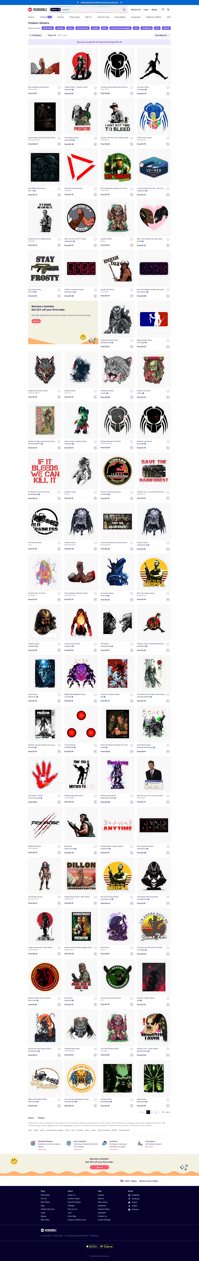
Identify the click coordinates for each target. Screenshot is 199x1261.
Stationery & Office (153, 17)
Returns (101, 1198)
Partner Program (74, 1202)
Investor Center (74, 1198)
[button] (99, 2)
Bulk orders (45, 1220)
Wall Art (89, 17)
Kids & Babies (120, 17)
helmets (50, 1125)
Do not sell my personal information (76, 1236)
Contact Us (102, 1216)
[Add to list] (59, 87)
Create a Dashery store (77, 1220)
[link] (48, 28)
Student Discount (47, 1209)
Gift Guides (45, 1195)
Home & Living (103, 17)
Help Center (102, 1202)
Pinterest (135, 1209)
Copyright (102, 1213)
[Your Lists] (162, 9)
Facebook (136, 1199)
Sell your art (72, 1209)
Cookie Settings (104, 1220)
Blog (42, 1206)
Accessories (136, 17)
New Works (45, 1202)
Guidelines (102, 1206)
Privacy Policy (58, 1236)
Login (43, 1213)
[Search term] (124, 9)
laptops (130, 1123)
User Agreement (46, 1236)
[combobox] (88, 9)
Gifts (169, 17)
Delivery (101, 1195)
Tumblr (134, 1206)
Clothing (45, 17)
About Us (71, 1195)
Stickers (61, 17)
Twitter (134, 1202)
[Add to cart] (59, 93)
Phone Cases (75, 17)
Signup (43, 1216)
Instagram (136, 1195)
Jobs (70, 1213)
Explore (31, 17)
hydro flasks (68, 1125)
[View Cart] (168, 9)
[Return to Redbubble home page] (37, 10)
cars (39, 1125)
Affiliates (71, 1206)
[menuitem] (31, 17)
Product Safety (104, 1209)
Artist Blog (72, 1216)
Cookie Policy (94, 1236)
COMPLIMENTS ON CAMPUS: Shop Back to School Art (99, 2)
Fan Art (44, 1198)
